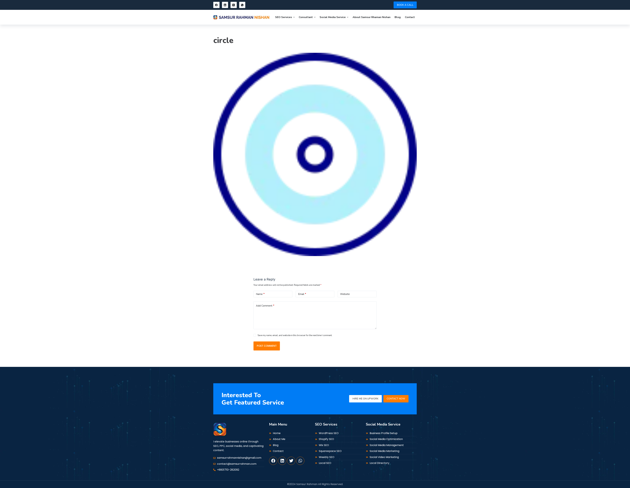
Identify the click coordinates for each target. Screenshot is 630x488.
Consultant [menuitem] (306, 17)
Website (345, 294)
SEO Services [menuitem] (283, 17)
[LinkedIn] (225, 5)
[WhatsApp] (242, 5)
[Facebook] (216, 5)
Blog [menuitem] (398, 17)
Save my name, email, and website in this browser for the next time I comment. (295, 335)
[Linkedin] (282, 461)
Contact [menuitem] (410, 17)
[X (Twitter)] (234, 5)
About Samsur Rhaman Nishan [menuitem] (371, 17)
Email (302, 294)
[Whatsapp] (300, 461)
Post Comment (267, 346)
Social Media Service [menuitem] (333, 17)
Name (260, 294)
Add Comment (265, 305)
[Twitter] (291, 461)
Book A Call (405, 5)
